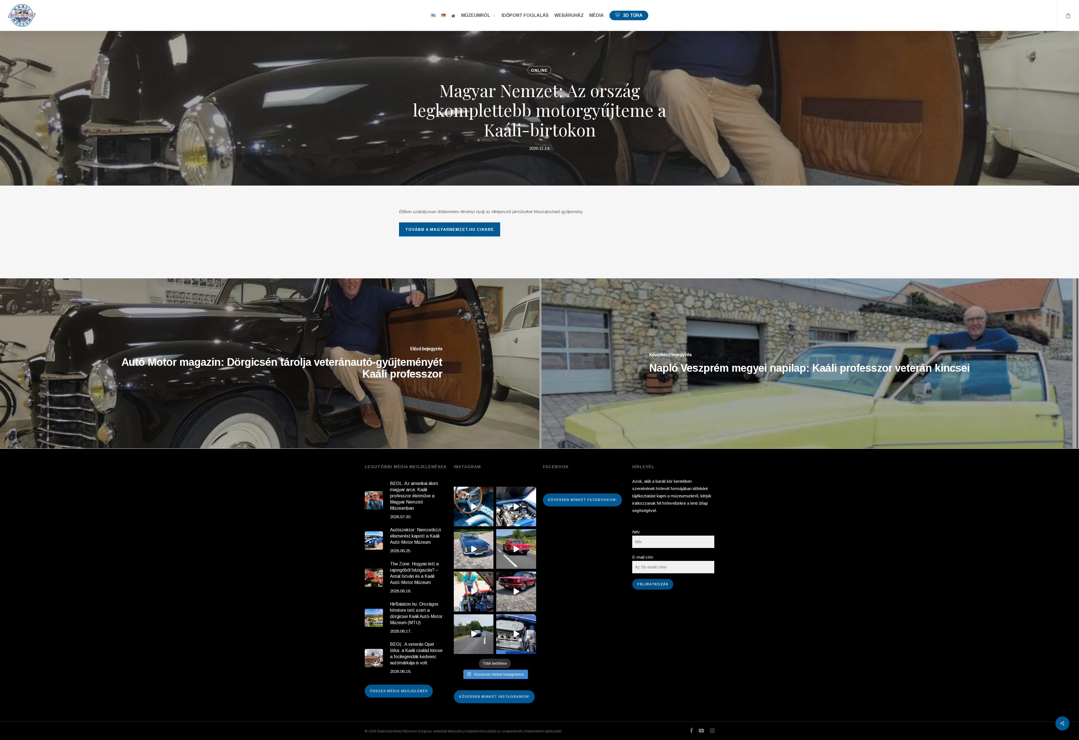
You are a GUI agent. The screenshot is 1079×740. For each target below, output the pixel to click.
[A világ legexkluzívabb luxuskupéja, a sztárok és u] (473, 549)
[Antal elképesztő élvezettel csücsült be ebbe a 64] (516, 549)
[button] (449, 229)
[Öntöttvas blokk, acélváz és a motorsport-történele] (516, 634)
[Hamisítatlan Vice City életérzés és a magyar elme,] (516, 591)
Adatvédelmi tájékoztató (543, 731)
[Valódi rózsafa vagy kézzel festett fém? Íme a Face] (473, 506)
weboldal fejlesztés (448, 731)
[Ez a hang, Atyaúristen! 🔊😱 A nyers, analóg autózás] (473, 634)
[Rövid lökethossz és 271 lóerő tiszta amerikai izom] (473, 591)
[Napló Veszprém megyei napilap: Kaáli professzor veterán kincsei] (809, 363)
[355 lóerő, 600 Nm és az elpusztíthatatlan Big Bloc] (516, 506)
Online (539, 70)
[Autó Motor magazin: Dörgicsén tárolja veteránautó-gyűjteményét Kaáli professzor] (270, 363)
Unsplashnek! (512, 731)
